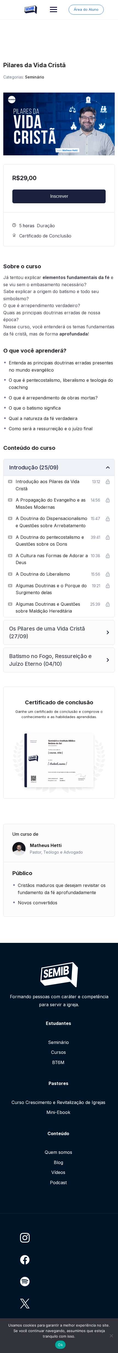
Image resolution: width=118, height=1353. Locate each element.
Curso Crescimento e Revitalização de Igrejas (58, 1102)
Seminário (34, 77)
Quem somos (58, 1152)
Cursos (58, 1052)
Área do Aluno (86, 9)
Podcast (58, 1182)
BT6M (58, 1062)
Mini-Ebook (58, 1112)
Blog (58, 1162)
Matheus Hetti (45, 845)
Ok (60, 1345)
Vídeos (58, 1172)
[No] (111, 1335)
